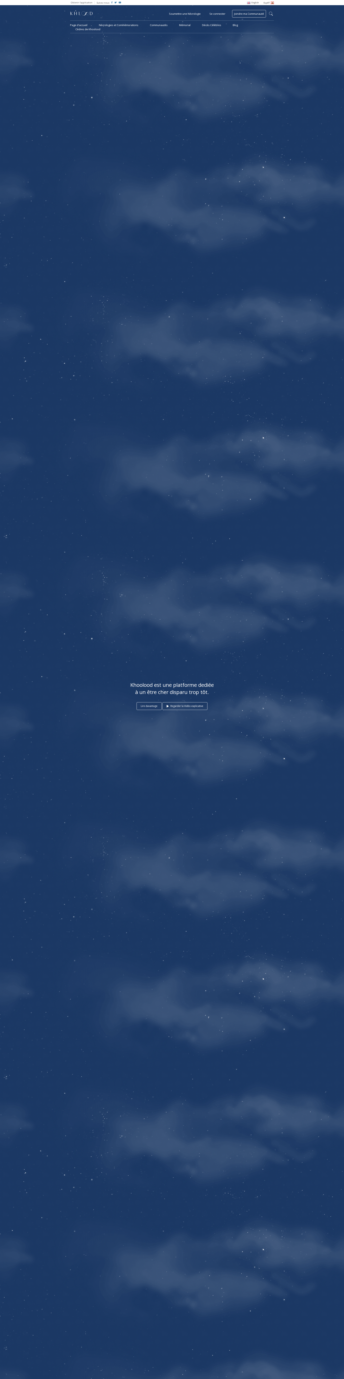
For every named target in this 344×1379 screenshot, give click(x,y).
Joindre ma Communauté (249, 14)
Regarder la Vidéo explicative (186, 706)
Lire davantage (149, 706)
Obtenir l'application (81, 2)
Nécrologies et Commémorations (118, 25)
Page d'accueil (78, 25)
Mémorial (185, 25)
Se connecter (217, 14)
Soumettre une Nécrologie (185, 14)
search (271, 14)
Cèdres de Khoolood (87, 29)
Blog (235, 25)
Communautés (159, 25)
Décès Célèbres (211, 25)
